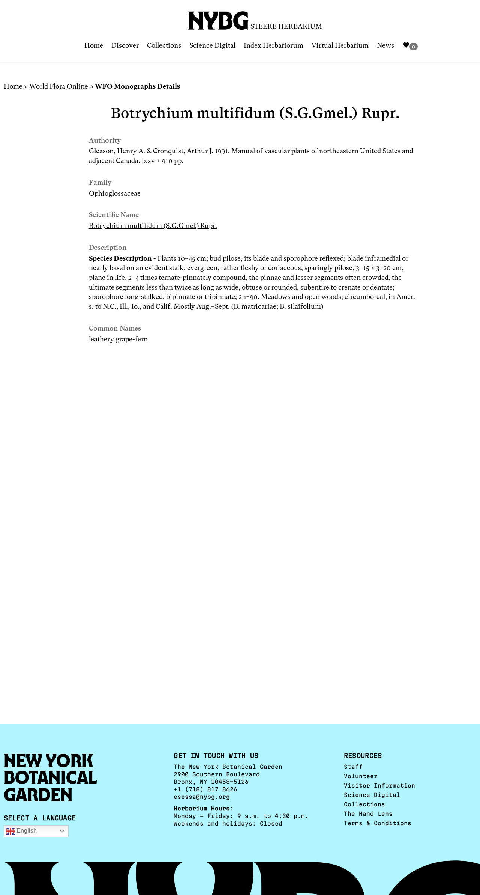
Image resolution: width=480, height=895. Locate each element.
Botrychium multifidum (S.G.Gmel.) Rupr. (153, 225)
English (26, 831)
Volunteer (361, 776)
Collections (164, 45)
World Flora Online (58, 86)
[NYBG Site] (218, 18)
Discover (125, 45)
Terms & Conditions (377, 823)
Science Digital (212, 45)
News (385, 45)
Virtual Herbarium (340, 45)
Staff (353, 767)
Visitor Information (379, 785)
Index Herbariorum (273, 45)
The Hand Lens (368, 813)
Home (93, 45)
